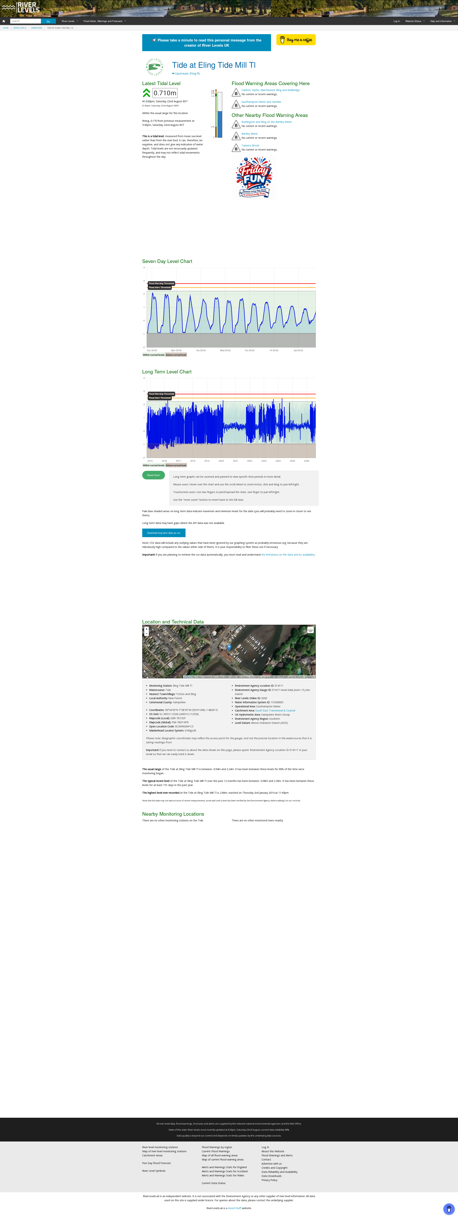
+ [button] (147, 629)
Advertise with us (272, 1163)
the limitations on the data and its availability (288, 554)
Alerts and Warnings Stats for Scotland (225, 1171)
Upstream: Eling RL (187, 73)
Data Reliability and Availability (280, 1171)
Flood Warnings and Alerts (277, 1155)
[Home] (4, 21)
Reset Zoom (153, 475)
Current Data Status (214, 1183)
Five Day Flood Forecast (156, 1163)
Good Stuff (234, 1208)
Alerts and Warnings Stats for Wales (223, 1175)
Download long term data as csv (164, 532)
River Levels (68, 21)
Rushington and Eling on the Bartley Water (267, 122)
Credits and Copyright (275, 1167)
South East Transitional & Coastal (275, 710)
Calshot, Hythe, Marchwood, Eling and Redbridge (271, 90)
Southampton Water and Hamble (261, 101)
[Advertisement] (229, 228)
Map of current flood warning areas (223, 1159)
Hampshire (36, 27)
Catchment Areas (152, 1155)
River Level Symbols (153, 1170)
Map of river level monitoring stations (164, 1151)
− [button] (147, 633)
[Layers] (310, 630)
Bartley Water (250, 133)
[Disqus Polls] (229, 878)
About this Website (273, 1151)
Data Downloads (272, 1176)
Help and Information (441, 21)
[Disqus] (229, 971)
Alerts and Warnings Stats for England (224, 1167)
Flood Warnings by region (217, 1147)
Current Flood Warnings (216, 1151)
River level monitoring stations (160, 1147)
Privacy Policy (269, 1180)
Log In (397, 21)
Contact (266, 1159)
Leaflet (187, 676)
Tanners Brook (250, 145)
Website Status (413, 21)
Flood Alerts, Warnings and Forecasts (103, 21)
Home (6, 27)
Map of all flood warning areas (220, 1155)
